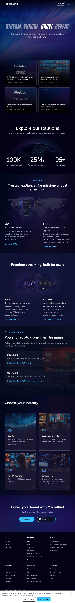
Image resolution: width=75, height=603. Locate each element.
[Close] (72, 593)
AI (5, 550)
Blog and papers (32, 575)
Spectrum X (31, 547)
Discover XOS (11, 244)
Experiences (54, 550)
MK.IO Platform (55, 541)
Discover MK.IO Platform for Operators (24, 381)
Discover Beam (50, 247)
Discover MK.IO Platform (18, 363)
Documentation (32, 578)
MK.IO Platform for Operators (59, 544)
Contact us (60, 3)
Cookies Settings (29, 599)
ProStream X (31, 550)
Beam (29, 544)
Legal (51, 578)
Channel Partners (55, 572)
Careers (52, 575)
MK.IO (7, 544)
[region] (37, 597)
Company (53, 569)
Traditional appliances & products (34, 558)
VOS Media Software (33, 554)
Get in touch (27, 519)
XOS (28, 541)
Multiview (8, 547)
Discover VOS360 (51, 319)
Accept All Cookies (43, 599)
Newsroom (30, 569)
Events (29, 572)
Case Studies (9, 581)
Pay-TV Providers (10, 575)
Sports (7, 569)
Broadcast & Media (10, 572)
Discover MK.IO (12, 319)
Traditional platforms (56, 547)
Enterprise (8, 578)
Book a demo (47, 519)
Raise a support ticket (34, 581)
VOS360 (7, 541)
